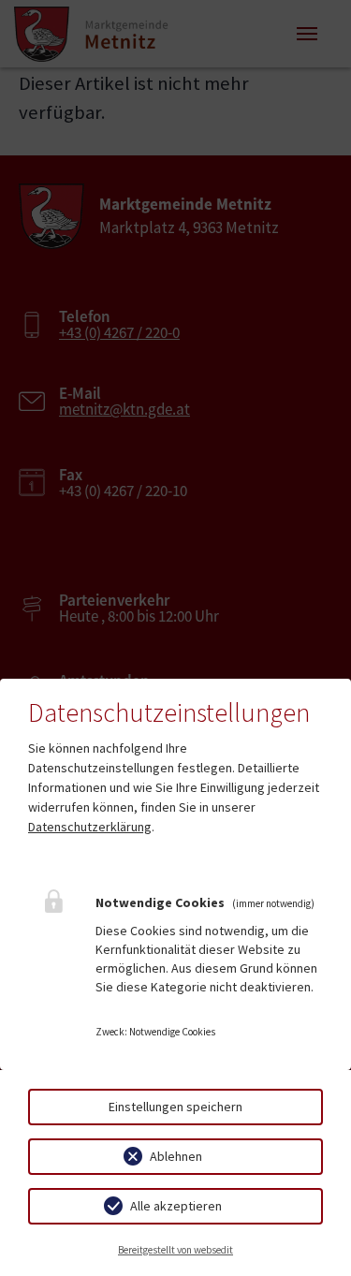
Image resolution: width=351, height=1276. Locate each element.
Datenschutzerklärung (90, 826)
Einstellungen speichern (175, 1106)
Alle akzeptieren (176, 1205)
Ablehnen (176, 1156)
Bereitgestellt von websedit (175, 1249)
